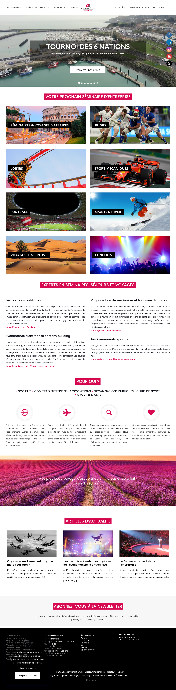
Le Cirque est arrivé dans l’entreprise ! (137, 562)
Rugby (84, 638)
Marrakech (56, 648)
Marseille (55, 638)
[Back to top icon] (165, 685)
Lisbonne (65, 651)
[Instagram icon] (95, 680)
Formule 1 (85, 642)
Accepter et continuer (27, 675)
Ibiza (54, 643)
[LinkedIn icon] (93, 680)
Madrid (57, 641)
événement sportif (127, 345)
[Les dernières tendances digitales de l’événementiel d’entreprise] (88, 543)
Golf (83, 645)
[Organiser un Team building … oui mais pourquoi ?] (32, 543)
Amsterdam (60, 653)
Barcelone (67, 641)
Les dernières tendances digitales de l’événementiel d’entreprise (87, 562)
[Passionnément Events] (88, 7)
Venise (53, 646)
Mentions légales (127, 637)
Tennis (84, 647)
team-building (16, 345)
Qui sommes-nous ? (129, 639)
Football (85, 640)
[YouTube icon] (90, 680)
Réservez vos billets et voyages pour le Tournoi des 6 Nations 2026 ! (88, 53)
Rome (61, 646)
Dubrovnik (57, 655)
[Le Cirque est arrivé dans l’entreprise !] (144, 543)
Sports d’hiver (87, 649)
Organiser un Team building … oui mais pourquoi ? (31, 562)
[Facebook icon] (84, 680)
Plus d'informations (27, 668)
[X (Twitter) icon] (87, 680)
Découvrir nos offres (88, 70)
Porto (56, 651)
